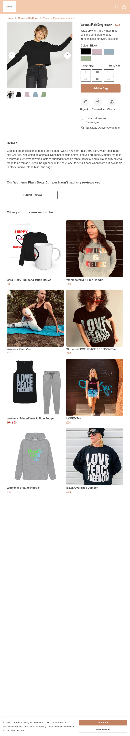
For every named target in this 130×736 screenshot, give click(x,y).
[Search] (117, 6)
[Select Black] (86, 51)
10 (97, 72)
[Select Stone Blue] (109, 51)
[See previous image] (11, 55)
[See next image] (67, 55)
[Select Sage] (86, 58)
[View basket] (124, 6)
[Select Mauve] (97, 51)
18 (108, 78)
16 (97, 78)
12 (108, 72)
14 (85, 78)
